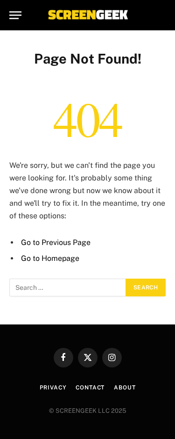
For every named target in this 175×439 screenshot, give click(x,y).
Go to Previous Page (56, 242)
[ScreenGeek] (87, 15)
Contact (90, 387)
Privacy (53, 387)
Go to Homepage (50, 258)
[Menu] (15, 15)
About (124, 387)
